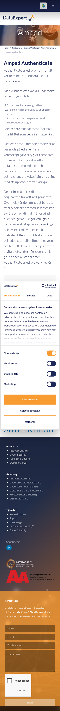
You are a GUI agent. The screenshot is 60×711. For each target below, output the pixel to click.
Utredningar (16, 522)
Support (14, 518)
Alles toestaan (30, 399)
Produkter (16, 48)
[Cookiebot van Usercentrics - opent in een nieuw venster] (42, 286)
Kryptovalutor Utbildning (23, 494)
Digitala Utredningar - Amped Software (39, 48)
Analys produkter (19, 450)
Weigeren (30, 421)
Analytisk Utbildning (20, 478)
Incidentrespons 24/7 (22, 526)
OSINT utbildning (19, 498)
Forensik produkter (20, 458)
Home (6, 48)
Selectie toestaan (30, 410)
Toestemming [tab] (12, 295)
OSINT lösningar (19, 462)
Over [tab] (49, 295)
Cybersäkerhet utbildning (24, 486)
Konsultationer (18, 514)
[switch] (51, 363)
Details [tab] (31, 295)
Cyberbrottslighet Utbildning (25, 482)
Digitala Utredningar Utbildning (26, 490)
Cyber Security (18, 454)
